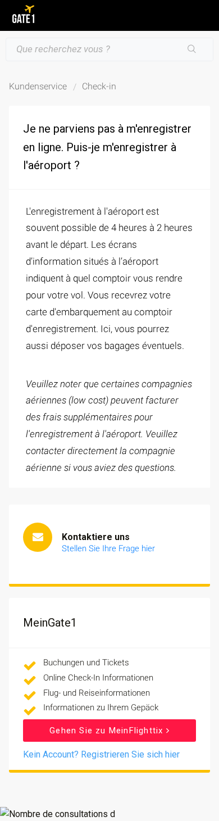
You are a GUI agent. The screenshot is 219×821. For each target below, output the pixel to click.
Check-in (99, 86)
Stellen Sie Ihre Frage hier (108, 548)
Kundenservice (38, 86)
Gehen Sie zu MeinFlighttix (107, 730)
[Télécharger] (89, 407)
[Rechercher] (192, 49)
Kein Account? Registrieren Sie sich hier (101, 754)
